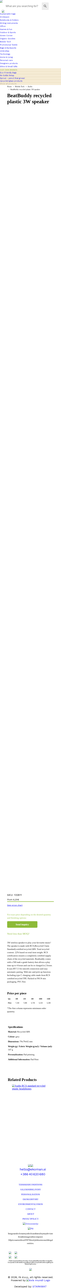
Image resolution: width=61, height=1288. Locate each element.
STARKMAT (40, 1286)
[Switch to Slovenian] (3, 11)
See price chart (14, 905)
